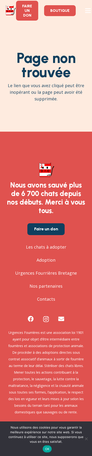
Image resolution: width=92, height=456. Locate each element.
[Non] (86, 438)
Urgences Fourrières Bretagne (46, 273)
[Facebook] (31, 319)
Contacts (46, 299)
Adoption (46, 260)
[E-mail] (61, 319)
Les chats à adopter (46, 247)
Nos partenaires (46, 286)
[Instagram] (46, 319)
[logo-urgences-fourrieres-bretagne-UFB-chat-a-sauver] (10, 11)
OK (47, 449)
